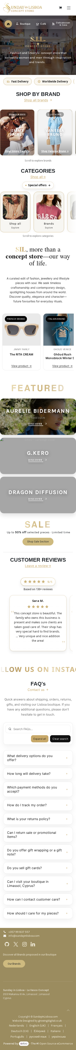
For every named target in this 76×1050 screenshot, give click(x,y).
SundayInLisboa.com (45, 1016)
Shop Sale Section (38, 541)
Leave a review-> (38, 565)
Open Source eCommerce (56, 1043)
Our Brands (14, 963)
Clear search (60, 738)
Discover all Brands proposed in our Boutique (29, 954)
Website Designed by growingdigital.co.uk (37, 1020)
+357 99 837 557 (19, 931)
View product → (21, 365)
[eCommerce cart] (60, 8)
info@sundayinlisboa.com (24, 935)
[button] (68, 1010)
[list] (38, 132)
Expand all (39, 738)
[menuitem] (16, 1025)
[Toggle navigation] (68, 7)
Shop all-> (38, 176)
